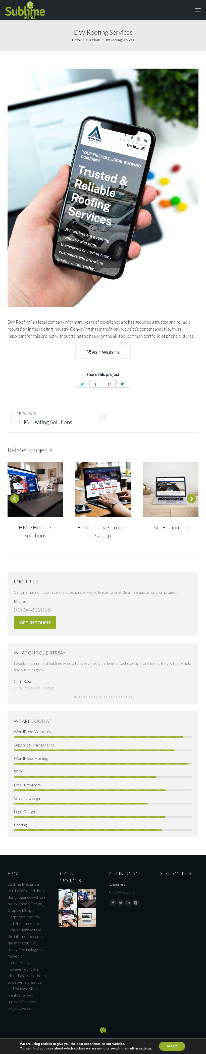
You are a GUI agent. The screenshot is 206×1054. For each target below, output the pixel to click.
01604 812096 (32, 609)
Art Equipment (170, 527)
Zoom (28, 489)
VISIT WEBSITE (105, 352)
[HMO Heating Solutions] (87, 898)
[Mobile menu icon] (198, 10)
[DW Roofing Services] (68, 898)
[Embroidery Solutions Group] (68, 917)
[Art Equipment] (87, 917)
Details (41, 489)
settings (145, 1048)
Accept (172, 1046)
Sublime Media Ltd (176, 873)
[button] (75, 697)
